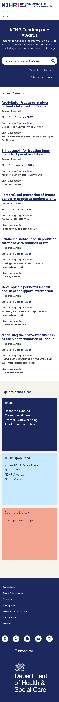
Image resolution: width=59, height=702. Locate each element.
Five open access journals (23, 520)
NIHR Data (12, 470)
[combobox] (29, 61)
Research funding (17, 411)
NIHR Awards (14, 474)
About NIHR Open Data (21, 465)
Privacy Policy (9, 605)
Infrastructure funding (21, 420)
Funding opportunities (20, 424)
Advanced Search (42, 77)
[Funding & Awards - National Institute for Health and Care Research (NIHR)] (29, 5)
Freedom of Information (15, 611)
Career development (19, 415)
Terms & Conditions (13, 593)
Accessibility (9, 587)
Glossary (7, 599)
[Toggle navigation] (5, 14)
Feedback (8, 623)
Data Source (9, 617)
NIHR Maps (13, 479)
